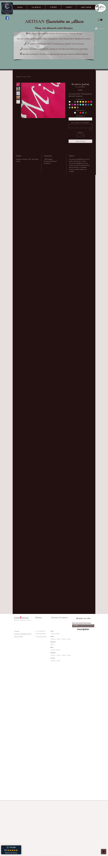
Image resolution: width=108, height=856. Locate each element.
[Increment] (83, 135)
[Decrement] (78, 135)
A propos (16, 631)
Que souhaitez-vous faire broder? (80, 122)
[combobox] (80, 118)
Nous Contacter (18, 636)
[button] (100, 20)
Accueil (18, 77)
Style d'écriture (80, 116)
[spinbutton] (80, 135)
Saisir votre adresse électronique (81, 623)
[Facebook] (7, 18)
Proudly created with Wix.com (60, 855)
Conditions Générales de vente (22, 634)
